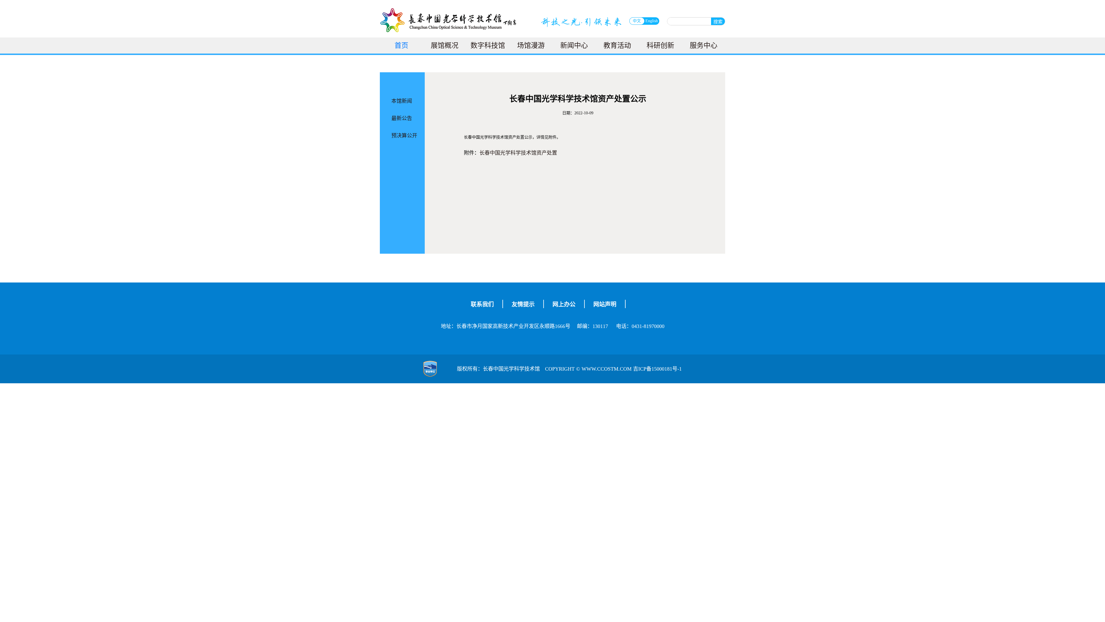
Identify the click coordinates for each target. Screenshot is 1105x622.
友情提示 (523, 304)
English (651, 21)
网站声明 (604, 304)
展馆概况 (444, 45)
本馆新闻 (401, 101)
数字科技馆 (487, 45)
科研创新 (660, 45)
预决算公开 (404, 136)
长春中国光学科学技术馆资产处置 (518, 153)
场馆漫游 (531, 45)
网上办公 (564, 304)
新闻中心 (574, 45)
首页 (401, 45)
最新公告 (401, 118)
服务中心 (703, 45)
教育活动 (617, 45)
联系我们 (482, 304)
